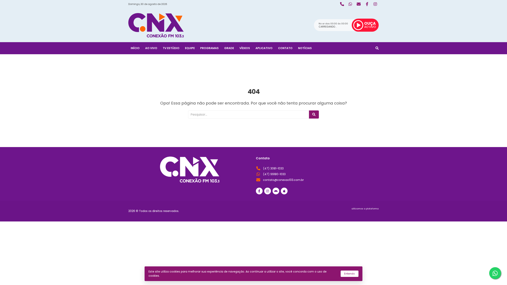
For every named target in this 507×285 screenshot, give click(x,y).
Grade (229, 48)
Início (135, 48)
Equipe (190, 48)
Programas (209, 48)
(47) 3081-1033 (273, 168)
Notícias (305, 48)
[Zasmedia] (369, 213)
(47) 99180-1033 (274, 174)
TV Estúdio (171, 48)
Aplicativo (264, 48)
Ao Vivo (151, 48)
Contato (285, 48)
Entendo (349, 274)
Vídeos (244, 48)
